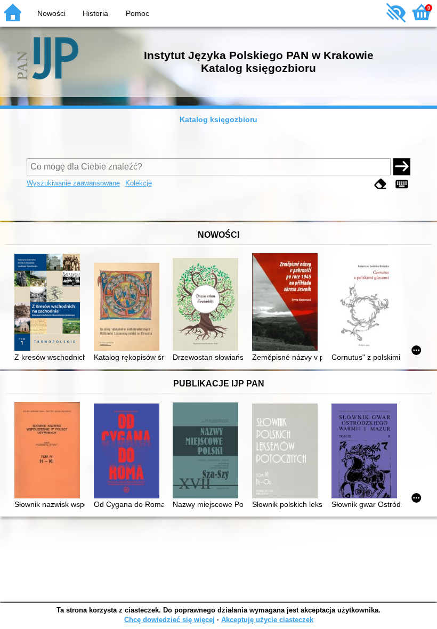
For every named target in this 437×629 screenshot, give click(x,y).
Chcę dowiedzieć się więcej (169, 620)
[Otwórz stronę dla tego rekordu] (49, 303)
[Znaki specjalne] (401, 184)
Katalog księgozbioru (218, 119)
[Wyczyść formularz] (380, 184)
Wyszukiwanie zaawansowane (73, 183)
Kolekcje (138, 183)
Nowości (51, 13)
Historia (95, 13)
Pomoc (137, 13)
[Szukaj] (401, 166)
